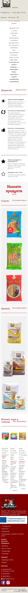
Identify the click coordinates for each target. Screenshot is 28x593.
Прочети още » (21, 90)
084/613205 (6, 576)
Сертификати (6, 526)
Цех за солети (6, 548)
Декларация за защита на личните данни (12, 535)
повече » (6, 482)
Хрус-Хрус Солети (7, 560)
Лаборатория (6, 551)
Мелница (5, 546)
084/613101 (6, 574)
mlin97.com (17, 589)
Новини (3, 539)
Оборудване (5, 543)
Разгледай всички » (19, 200)
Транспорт (5, 554)
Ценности (5, 529)
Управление (5, 531)
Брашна (4, 562)
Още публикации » (20, 421)
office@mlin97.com (8, 579)
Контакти (4, 541)
